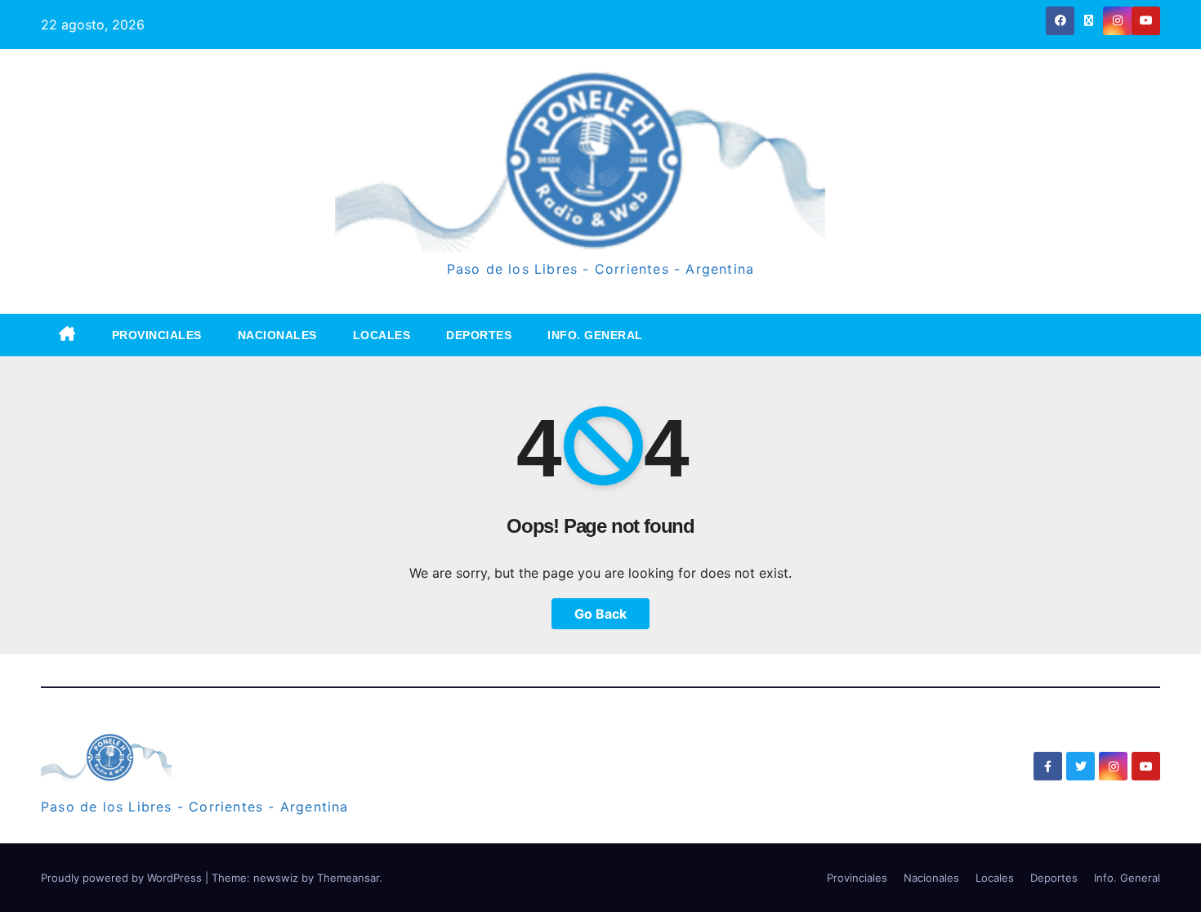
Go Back (600, 614)
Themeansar (348, 877)
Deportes (478, 335)
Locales (382, 335)
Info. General (595, 335)
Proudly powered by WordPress (123, 877)
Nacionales (277, 335)
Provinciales (157, 335)
